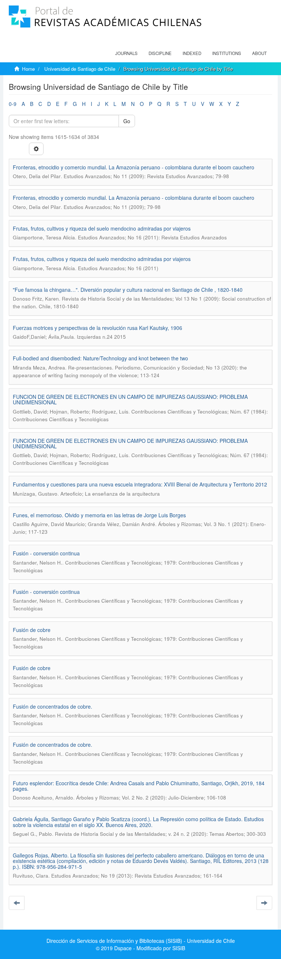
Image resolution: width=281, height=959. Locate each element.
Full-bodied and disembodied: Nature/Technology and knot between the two (100, 358)
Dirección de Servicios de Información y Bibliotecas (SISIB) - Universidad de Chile (140, 940)
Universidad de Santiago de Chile (79, 68)
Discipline (160, 53)
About (259, 53)
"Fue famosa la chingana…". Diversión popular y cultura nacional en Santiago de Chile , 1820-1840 (128, 289)
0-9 (12, 103)
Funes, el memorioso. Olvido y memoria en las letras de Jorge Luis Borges (99, 515)
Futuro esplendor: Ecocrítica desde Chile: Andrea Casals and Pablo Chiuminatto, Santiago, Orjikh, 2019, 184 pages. (139, 785)
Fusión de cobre (31, 629)
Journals (126, 53)
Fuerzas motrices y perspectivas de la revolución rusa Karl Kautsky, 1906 (97, 327)
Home (28, 68)
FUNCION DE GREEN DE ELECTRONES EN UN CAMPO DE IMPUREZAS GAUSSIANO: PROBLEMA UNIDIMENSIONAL (130, 399)
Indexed (192, 53)
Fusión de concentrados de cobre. (52, 706)
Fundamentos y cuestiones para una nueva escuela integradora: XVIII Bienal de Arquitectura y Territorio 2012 (140, 484)
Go (126, 121)
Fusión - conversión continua (46, 553)
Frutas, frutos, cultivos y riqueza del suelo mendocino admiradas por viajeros (102, 228)
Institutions (226, 53)
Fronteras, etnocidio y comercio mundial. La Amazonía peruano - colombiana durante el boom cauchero (133, 167)
